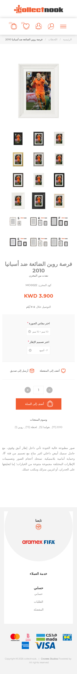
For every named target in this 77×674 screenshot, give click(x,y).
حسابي (38, 594)
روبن (20, 427)
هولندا (46, 427)
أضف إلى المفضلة (50, 370)
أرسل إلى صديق (19, 370)
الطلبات (38, 602)
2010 (59, 427)
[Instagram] (38, 526)
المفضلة (39, 609)
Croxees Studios (49, 658)
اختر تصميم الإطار (39, 342)
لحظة (34, 427)
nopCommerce (48, 666)
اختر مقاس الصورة (39, 323)
